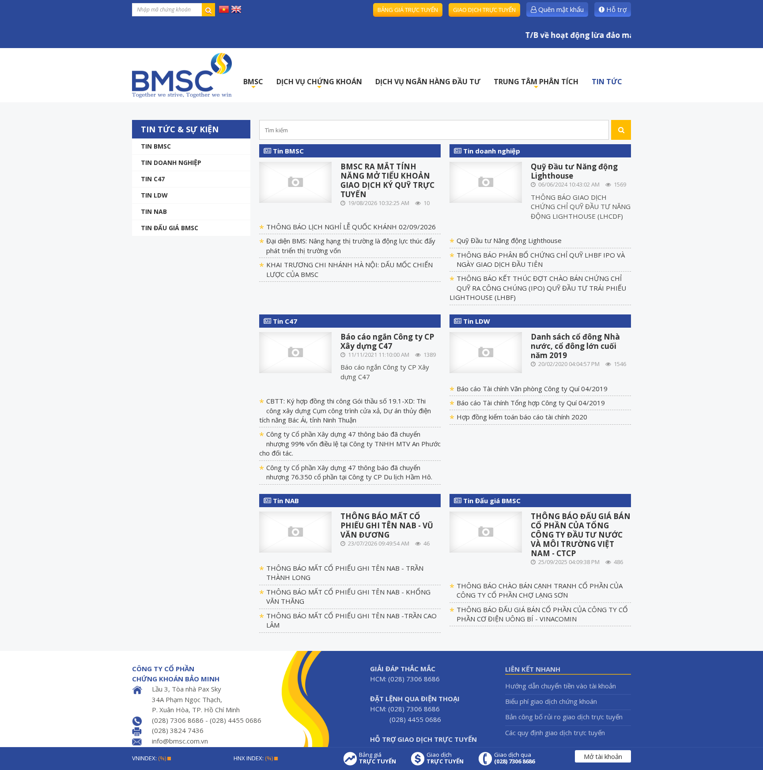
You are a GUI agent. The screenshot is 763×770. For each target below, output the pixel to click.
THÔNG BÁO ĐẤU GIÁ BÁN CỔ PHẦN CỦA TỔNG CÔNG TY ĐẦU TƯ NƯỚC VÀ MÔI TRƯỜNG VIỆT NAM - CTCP (581, 534)
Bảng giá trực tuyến (408, 10)
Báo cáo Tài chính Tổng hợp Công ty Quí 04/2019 (531, 402)
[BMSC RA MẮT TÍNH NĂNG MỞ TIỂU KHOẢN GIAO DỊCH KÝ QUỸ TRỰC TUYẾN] (295, 181)
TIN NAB (154, 211)
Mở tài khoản (603, 756)
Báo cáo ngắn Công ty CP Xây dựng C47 (387, 341)
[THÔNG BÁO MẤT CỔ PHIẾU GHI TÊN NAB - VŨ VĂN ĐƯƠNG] (295, 531)
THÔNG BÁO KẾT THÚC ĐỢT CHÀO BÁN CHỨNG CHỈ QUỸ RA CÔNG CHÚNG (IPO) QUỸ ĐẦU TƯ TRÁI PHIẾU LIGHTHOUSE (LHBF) (537, 288)
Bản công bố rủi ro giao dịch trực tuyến (564, 716)
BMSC (253, 84)
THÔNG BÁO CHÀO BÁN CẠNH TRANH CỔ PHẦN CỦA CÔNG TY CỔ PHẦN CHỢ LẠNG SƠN (540, 590)
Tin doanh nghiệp (171, 162)
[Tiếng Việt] (224, 8)
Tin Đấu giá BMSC (169, 228)
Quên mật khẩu (560, 9)
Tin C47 (153, 179)
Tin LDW (154, 195)
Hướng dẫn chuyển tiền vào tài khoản (560, 685)
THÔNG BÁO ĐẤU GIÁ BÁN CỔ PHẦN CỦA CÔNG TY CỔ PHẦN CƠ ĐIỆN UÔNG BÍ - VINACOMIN (542, 614)
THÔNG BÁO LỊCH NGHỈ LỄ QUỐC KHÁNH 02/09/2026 (351, 226)
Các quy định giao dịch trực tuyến (555, 732)
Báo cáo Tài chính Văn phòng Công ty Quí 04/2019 (532, 388)
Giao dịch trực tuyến (484, 10)
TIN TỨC (607, 81)
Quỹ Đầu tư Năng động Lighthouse (574, 171)
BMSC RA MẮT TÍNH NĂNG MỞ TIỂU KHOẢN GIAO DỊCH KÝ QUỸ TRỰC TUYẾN (387, 180)
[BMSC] (182, 75)
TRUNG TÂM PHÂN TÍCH (536, 84)
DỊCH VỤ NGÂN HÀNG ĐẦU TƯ (427, 81)
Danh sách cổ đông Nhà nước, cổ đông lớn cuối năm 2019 (575, 346)
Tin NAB (285, 500)
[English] (236, 8)
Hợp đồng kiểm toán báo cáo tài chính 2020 (522, 416)
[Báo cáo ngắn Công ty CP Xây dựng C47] (295, 351)
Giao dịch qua (514, 758)
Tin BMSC (156, 146)
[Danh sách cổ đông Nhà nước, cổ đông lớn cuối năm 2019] (485, 351)
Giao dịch (445, 758)
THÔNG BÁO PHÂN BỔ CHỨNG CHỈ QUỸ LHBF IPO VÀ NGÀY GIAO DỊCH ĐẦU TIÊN (541, 259)
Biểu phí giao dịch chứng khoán (551, 701)
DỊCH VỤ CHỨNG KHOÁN (319, 84)
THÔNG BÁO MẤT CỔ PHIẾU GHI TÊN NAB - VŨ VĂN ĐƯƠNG (386, 525)
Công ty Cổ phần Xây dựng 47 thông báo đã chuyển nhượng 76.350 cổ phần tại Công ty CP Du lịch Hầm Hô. (349, 472)
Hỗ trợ (615, 9)
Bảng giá (377, 758)
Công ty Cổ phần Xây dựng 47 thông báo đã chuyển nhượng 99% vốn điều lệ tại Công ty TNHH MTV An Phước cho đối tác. (350, 443)
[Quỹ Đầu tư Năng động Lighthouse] (485, 181)
